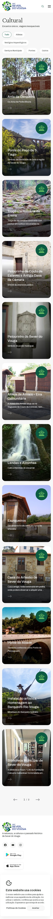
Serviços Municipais (13, 51)
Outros (45, 51)
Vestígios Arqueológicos (15, 43)
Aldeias (19, 35)
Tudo (6, 35)
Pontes (32, 51)
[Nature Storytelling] (14, 10)
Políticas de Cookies (16, 908)
